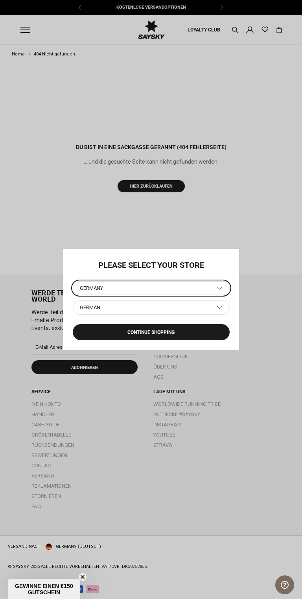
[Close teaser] (83, 577)
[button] (44, 589)
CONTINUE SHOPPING (151, 332)
